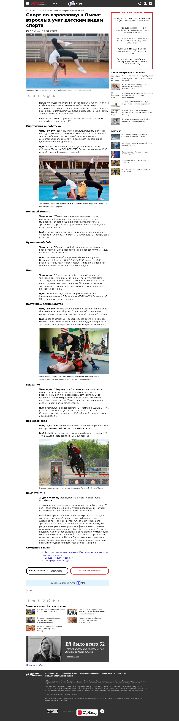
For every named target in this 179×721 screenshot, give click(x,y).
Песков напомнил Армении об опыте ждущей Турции (136, 144)
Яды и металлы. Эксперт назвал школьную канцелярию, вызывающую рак (135, 87)
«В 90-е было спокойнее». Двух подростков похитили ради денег (136, 103)
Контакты (122, 673)
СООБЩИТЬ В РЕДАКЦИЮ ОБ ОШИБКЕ (59, 676)
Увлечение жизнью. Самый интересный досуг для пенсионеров (90, 620)
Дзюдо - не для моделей (58, 558)
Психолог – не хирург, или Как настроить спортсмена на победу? (49, 628)
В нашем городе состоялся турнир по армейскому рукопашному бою (48, 620)
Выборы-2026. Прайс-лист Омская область (97, 673)
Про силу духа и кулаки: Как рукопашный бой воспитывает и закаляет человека (92, 612)
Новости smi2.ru (35, 665)
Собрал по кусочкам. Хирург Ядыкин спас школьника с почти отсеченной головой (137, 78)
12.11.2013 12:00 (31, 11)
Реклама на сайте (52, 673)
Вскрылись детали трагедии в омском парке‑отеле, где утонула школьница (132, 40)
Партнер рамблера (67, 711)
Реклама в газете (70, 673)
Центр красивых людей (57, 560)
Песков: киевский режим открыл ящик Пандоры (134, 153)
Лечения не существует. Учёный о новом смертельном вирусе (136, 120)
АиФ (89, 90)
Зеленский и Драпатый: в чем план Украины (135, 161)
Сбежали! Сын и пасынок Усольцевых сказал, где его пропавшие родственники (137, 95)
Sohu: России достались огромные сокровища (135, 170)
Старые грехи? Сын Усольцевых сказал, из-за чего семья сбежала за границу (137, 112)
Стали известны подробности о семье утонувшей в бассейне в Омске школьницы (132, 61)
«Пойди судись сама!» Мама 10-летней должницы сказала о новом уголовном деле (132, 30)
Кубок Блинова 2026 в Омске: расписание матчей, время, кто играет (132, 51)
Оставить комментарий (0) (89, 571)
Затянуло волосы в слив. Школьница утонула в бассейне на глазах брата (132, 19)
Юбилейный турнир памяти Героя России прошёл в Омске (51, 611)
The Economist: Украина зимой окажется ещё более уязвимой (134, 135)
